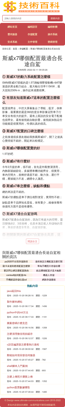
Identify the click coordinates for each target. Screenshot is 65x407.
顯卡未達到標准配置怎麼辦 (16, 265)
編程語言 (32, 26)
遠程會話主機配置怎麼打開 (48, 261)
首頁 (15, 48)
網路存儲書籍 (49, 279)
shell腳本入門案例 (17, 366)
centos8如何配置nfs (16, 275)
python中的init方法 (17, 312)
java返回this (14, 291)
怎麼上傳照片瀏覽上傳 (20, 376)
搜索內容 (55, 18)
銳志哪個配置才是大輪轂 (48, 270)
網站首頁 (12, 26)
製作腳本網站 (14, 301)
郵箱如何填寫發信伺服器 (21, 355)
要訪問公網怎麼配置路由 (16, 270)
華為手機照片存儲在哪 (48, 265)
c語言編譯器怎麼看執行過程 (23, 344)
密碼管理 (52, 41)
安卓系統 (12, 41)
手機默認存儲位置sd (16, 279)
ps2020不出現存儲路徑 (16, 261)
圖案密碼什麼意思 (17, 323)
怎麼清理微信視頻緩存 (20, 333)
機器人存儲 (48, 275)
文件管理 (32, 41)
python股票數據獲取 (18, 387)
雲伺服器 (12, 34)
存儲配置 (32, 34)
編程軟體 (52, 26)
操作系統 (52, 34)
